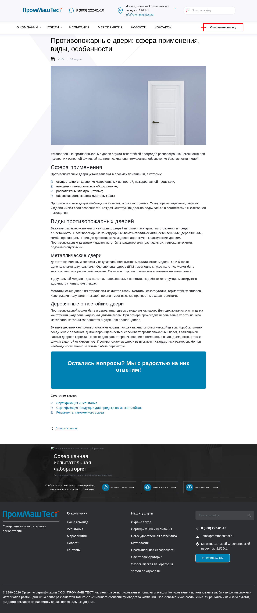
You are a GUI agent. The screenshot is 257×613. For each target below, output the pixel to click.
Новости (138, 27)
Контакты (163, 27)
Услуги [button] (53, 27)
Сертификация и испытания (76, 403)
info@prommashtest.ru (140, 14)
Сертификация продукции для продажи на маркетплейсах (99, 408)
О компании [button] (27, 27)
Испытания (79, 27)
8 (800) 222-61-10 (90, 10)
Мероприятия (110, 27)
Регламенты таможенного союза (80, 412)
